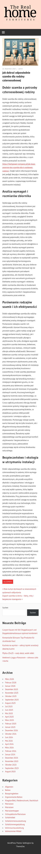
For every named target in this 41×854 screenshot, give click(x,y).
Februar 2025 (10, 723)
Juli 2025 (8, 706)
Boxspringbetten (11, 793)
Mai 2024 (9, 740)
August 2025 (10, 703)
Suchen (5, 607)
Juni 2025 (9, 710)
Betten (7, 790)
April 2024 (9, 744)
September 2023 (12, 768)
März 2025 (9, 720)
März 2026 (9, 679)
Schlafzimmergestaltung (15, 824)
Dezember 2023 (11, 758)
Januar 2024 (10, 754)
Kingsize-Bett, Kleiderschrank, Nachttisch (21, 800)
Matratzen (9, 804)
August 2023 (10, 771)
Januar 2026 (10, 686)
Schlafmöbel (10, 817)
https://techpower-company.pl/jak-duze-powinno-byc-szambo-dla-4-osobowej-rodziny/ (18, 167)
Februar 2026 (10, 682)
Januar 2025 (10, 727)
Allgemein (8, 582)
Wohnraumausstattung (14, 828)
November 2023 (11, 761)
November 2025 (11, 693)
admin (20, 69)
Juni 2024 (9, 737)
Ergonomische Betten (13, 797)
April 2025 (9, 716)
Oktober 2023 (10, 764)
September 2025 (12, 699)
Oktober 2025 (10, 696)
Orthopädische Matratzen (15, 814)
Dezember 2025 (11, 689)
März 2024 (9, 747)
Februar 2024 (10, 751)
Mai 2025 (9, 713)
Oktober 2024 (10, 734)
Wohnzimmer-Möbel (13, 831)
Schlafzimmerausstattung (15, 821)
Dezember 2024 (11, 730)
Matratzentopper (12, 810)
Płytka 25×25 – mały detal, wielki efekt (18, 653)
